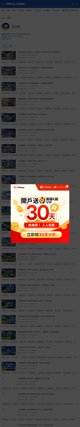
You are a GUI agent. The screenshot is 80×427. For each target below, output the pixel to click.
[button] (67, 186)
